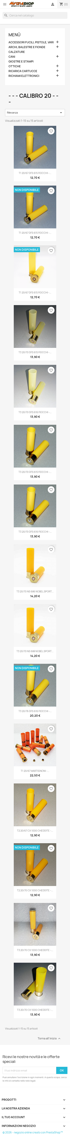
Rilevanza (35, 113)
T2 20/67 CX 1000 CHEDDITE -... (35, 830)
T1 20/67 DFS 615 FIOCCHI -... (35, 173)
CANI (11, 57)
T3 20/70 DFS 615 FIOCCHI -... (35, 352)
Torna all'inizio (49, 1039)
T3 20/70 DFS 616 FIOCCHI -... (35, 412)
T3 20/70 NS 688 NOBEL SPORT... (35, 651)
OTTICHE (14, 66)
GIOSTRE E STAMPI (20, 61)
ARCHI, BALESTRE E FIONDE (26, 47)
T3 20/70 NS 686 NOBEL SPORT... (35, 591)
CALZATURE (16, 52)
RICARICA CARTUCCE (22, 71)
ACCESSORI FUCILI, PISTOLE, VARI (31, 42)
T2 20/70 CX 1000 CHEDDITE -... (35, 890)
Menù (14, 35)
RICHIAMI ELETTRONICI (23, 76)
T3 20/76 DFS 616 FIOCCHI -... (35, 711)
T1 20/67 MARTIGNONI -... (35, 770)
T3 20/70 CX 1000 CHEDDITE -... (35, 950)
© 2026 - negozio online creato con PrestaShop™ (33, 1132)
